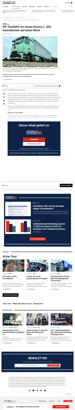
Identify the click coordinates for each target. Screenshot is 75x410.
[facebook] (29, 390)
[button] (37, 402)
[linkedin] (41, 390)
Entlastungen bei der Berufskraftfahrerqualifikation (13, 332)
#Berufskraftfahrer (13, 327)
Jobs (58, 401)
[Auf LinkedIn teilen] (4, 100)
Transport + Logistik (20, 17)
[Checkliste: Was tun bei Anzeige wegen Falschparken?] (18, 209)
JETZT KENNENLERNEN (37, 239)
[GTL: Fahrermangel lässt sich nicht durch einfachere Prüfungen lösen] (61, 319)
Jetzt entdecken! (61, 407)
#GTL (58, 327)
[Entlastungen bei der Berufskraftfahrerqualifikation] (13, 319)
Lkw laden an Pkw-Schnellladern (10, 277)
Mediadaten (42, 401)
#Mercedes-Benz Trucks (21, 304)
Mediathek (32, 6)
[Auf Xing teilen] (4, 103)
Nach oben (68, 394)
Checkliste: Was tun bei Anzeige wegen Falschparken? (48, 207)
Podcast (46, 6)
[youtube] (33, 390)
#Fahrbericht (38, 304)
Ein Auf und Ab (37, 232)
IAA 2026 (24, 6)
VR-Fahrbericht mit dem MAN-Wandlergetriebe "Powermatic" (60, 278)
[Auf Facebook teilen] (4, 93)
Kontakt (51, 401)
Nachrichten (16, 6)
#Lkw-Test (10, 256)
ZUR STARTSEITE (66, 185)
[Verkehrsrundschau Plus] (6, 24)
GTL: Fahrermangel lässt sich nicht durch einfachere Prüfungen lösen (61, 332)
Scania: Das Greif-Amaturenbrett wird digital (37, 277)
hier (57, 153)
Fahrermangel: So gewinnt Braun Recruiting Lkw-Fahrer (37, 332)
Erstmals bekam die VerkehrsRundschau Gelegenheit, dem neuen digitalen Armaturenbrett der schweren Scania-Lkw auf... (37, 285)
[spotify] (45, 390)
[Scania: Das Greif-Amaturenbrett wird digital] (37, 265)
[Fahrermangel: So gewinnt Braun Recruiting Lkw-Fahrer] (37, 319)
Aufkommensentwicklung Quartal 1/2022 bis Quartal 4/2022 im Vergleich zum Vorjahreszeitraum (49, 226)
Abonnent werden (34, 144)
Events (39, 6)
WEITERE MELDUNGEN (10, 295)
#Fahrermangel (36, 327)
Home (4, 17)
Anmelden (34, 139)
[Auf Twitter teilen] (4, 97)
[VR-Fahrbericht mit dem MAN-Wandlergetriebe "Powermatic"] (61, 265)
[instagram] (37, 390)
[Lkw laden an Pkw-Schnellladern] (13, 265)
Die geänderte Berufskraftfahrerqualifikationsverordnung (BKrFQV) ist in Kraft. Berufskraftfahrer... (12, 339)
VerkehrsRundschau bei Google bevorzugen (47, 85)
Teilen (6, 85)
